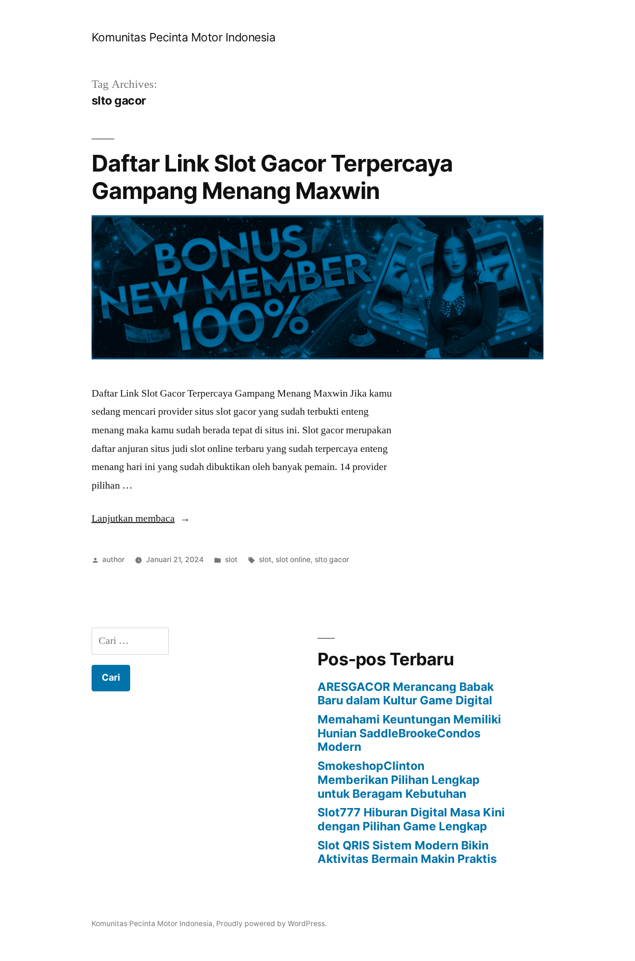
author (113, 559)
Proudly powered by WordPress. (271, 923)
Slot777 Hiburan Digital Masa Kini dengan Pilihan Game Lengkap (411, 819)
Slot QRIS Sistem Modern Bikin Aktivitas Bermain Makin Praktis (407, 852)
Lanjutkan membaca (141, 518)
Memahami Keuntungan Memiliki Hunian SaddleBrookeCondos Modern (409, 733)
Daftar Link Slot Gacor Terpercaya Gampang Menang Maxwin (272, 177)
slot (231, 559)
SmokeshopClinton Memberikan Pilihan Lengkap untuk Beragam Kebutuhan (399, 779)
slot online (293, 559)
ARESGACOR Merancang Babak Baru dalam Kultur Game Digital (406, 694)
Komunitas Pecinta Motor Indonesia (184, 37)
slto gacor (332, 559)
